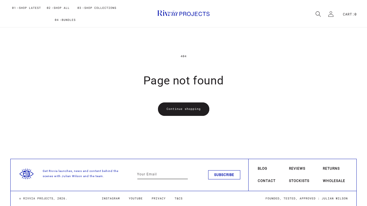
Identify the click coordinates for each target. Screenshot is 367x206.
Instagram (111, 198)
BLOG (262, 169)
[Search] (318, 14)
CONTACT (267, 181)
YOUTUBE (136, 198)
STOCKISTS (299, 181)
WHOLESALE (334, 181)
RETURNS (331, 169)
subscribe (224, 175)
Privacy (159, 198)
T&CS (179, 198)
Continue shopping (184, 109)
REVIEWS (297, 169)
